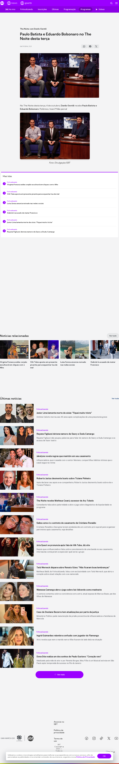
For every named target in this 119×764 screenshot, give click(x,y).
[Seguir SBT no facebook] (86, 738)
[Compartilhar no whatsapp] (84, 46)
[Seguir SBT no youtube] (116, 738)
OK (104, 756)
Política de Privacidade (85, 757)
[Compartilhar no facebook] (90, 46)
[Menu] (116, 3)
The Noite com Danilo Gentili (33, 29)
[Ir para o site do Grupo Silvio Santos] (13, 738)
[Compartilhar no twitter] (96, 46)
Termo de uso (58, 739)
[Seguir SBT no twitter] (109, 738)
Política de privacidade (59, 731)
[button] (14, 356)
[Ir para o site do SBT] (30, 738)
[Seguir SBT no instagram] (94, 738)
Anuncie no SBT (59, 723)
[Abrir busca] (111, 3)
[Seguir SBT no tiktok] (101, 738)
